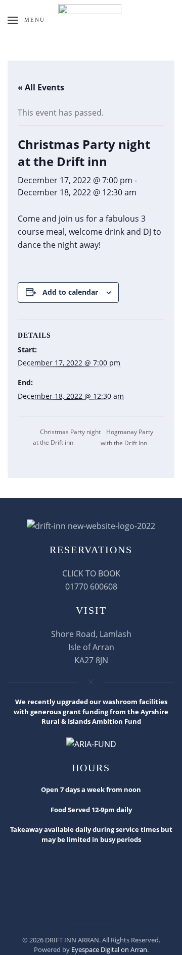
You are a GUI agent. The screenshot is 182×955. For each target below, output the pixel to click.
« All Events (41, 87)
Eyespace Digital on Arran (109, 949)
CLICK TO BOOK (91, 573)
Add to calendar (70, 292)
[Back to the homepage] (91, 20)
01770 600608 (91, 586)
